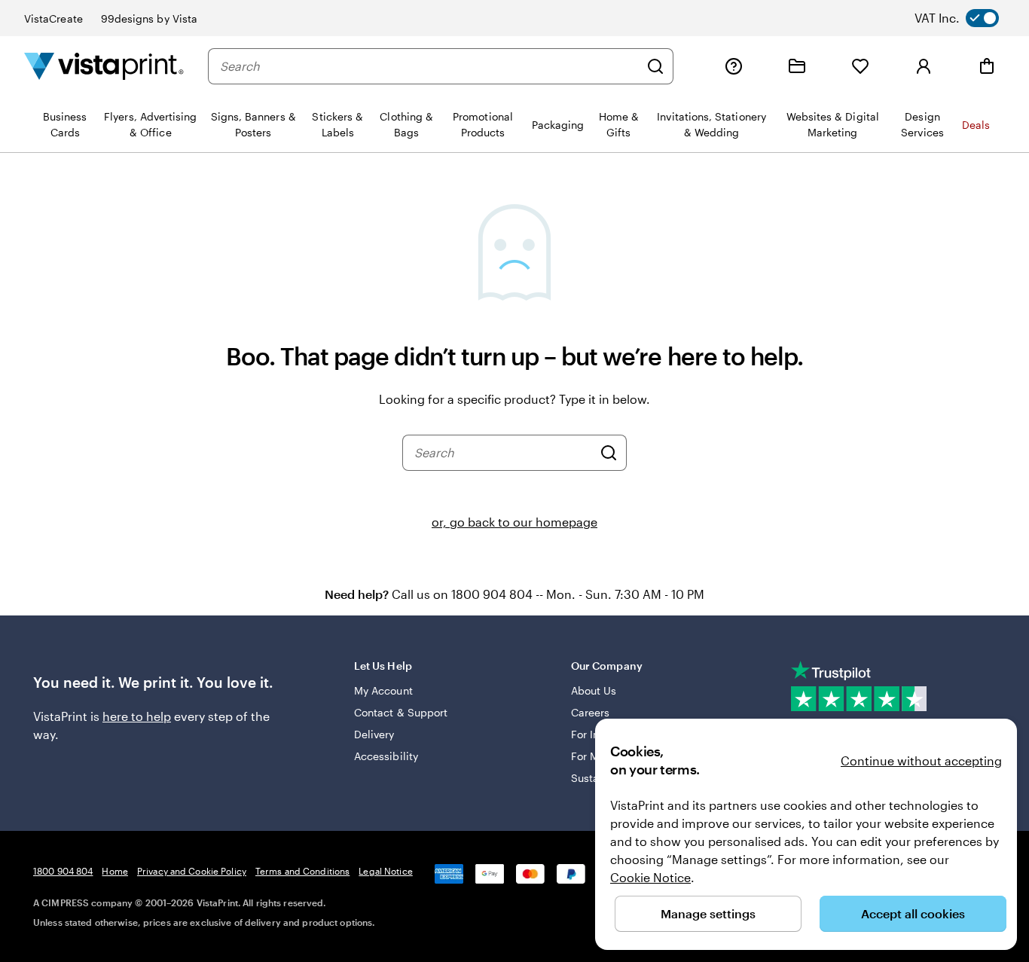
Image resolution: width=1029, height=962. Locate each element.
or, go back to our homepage (514, 522)
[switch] (969, 18)
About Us (594, 690)
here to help (136, 716)
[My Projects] (797, 66)
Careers (590, 712)
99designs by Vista (149, 18)
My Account (383, 690)
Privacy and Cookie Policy (191, 871)
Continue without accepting (921, 760)
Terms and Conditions (302, 871)
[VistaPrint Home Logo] (104, 66)
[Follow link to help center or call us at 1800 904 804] (734, 66)
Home (114, 871)
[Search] (655, 66)
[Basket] (987, 66)
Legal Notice (385, 871)
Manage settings (708, 913)
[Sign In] (923, 66)
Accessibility (386, 756)
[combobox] (429, 66)
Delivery (374, 734)
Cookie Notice (650, 877)
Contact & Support (400, 712)
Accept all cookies (913, 913)
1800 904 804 (63, 871)
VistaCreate (53, 18)
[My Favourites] (860, 66)
